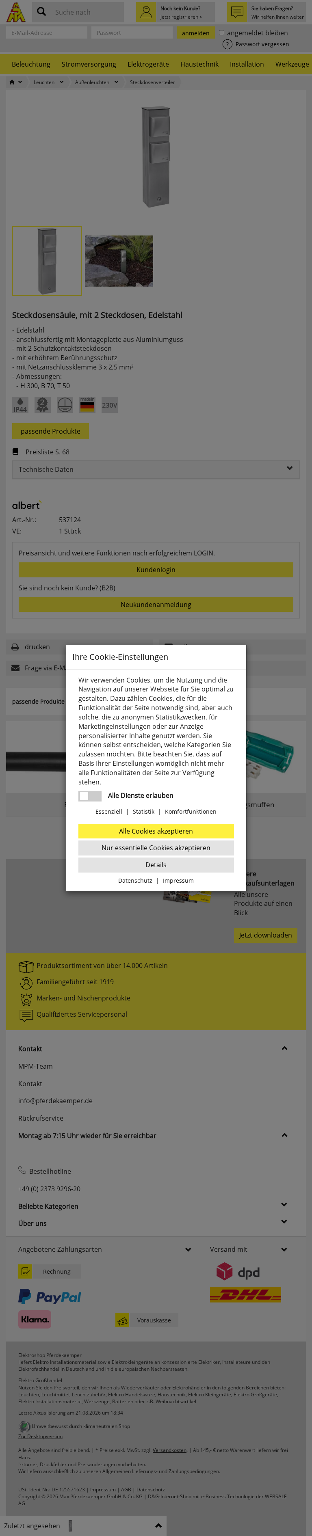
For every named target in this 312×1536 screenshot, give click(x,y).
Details (156, 864)
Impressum (178, 880)
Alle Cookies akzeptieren (156, 831)
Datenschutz (135, 880)
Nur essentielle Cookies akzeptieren (156, 847)
